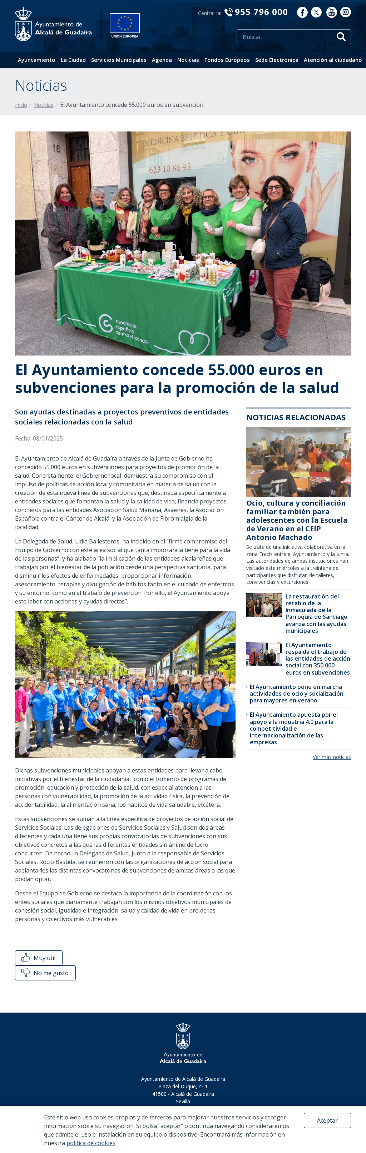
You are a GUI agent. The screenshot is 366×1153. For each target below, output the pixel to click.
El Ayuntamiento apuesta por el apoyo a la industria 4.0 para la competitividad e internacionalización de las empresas (294, 728)
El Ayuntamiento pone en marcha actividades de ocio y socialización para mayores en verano (296, 693)
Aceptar (327, 1120)
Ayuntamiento (36, 59)
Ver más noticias (332, 757)
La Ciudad (73, 59)
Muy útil (43, 958)
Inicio (21, 104)
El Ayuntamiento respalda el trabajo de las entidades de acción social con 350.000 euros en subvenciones (318, 658)
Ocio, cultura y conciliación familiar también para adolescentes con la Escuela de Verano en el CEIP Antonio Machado (297, 520)
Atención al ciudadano (333, 59)
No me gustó (50, 973)
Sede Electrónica (276, 59)
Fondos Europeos (227, 59)
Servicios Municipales (119, 59)
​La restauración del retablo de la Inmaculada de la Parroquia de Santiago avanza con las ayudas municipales (316, 613)
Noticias (188, 59)
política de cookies (90, 1143)
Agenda (162, 59)
